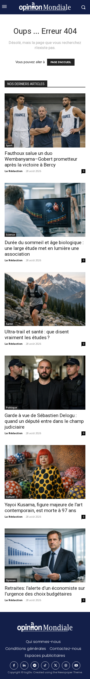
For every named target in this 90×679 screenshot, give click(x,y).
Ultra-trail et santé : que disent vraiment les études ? (37, 334)
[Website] (66, 665)
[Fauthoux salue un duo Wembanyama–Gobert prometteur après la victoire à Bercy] (45, 120)
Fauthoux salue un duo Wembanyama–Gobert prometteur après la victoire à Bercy (41, 159)
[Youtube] (76, 665)
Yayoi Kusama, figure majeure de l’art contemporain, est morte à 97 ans (44, 507)
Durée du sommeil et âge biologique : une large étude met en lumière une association (44, 248)
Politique (11, 407)
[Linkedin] (24, 665)
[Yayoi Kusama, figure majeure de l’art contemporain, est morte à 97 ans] (45, 472)
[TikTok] (45, 665)
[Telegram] (35, 665)
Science (10, 234)
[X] (55, 665)
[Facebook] (14, 665)
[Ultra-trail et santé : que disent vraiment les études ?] (45, 299)
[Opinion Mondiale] (45, 627)
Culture (10, 496)
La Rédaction (14, 171)
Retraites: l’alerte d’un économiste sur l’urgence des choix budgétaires (45, 591)
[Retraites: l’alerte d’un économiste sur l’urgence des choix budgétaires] (45, 555)
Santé (9, 324)
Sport (9, 145)
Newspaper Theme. (70, 672)
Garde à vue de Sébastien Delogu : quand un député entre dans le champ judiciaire (44, 421)
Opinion (11, 580)
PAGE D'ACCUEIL (61, 62)
